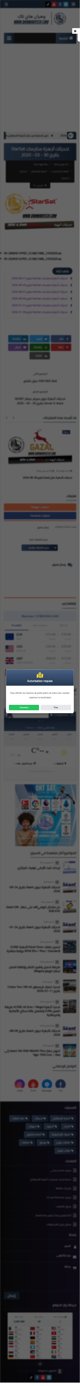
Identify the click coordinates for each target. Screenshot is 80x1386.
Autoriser (24, 707)
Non (56, 707)
